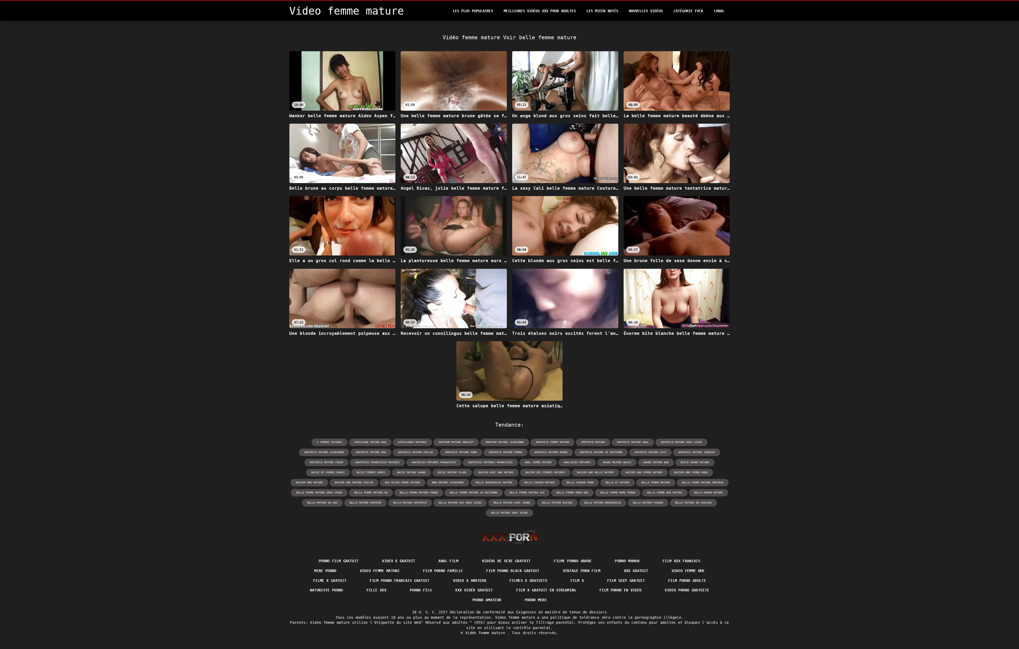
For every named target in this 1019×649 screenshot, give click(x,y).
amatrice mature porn (461, 452)
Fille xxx (376, 590)
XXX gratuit (636, 571)
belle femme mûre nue (572, 492)
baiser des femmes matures (545, 472)
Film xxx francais (681, 561)
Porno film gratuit (339, 561)
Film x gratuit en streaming (546, 590)
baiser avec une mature (495, 472)
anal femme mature (538, 462)
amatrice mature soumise (696, 452)
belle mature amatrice (410, 502)
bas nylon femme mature (402, 482)
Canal (719, 11)
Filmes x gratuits (528, 580)
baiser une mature (309, 482)
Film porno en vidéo (620, 590)
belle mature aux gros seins (460, 502)
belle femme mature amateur (702, 482)
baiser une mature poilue (354, 482)
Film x (577, 580)
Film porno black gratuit (512, 571)
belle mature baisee (557, 502)
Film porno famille (443, 571)
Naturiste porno (326, 590)
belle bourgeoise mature (494, 482)
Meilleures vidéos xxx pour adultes (540, 11)
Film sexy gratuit (626, 580)
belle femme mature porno (419, 492)
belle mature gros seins (509, 512)
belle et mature (617, 482)
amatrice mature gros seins (681, 442)
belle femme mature (655, 482)
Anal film (448, 561)
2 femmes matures (329, 442)
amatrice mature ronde (551, 452)
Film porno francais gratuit (399, 580)
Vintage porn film (582, 571)
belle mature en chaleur (693, 502)
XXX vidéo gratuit (474, 590)
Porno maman (627, 561)
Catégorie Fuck (688, 11)
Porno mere (536, 600)
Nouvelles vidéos (646, 11)
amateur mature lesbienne (505, 442)
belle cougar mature (539, 482)
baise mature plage (452, 472)
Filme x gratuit (329, 580)
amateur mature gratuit (456, 442)
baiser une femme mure (691, 472)
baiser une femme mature (644, 472)
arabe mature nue (656, 462)
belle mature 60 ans (322, 502)
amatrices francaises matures (377, 462)
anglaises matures (577, 462)
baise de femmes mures (328, 472)
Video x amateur (469, 580)
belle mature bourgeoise (602, 502)
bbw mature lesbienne (448, 482)
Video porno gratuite (687, 590)
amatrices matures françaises (434, 462)
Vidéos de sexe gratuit (506, 561)
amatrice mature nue (371, 452)
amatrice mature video (326, 462)
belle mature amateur (365, 502)
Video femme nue (688, 571)
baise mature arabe (411, 472)
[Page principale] (510, 537)
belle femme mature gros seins (319, 492)
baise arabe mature (695, 462)
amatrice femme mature (552, 442)
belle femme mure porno (617, 492)
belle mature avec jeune (512, 502)
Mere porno (325, 571)
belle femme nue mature (664, 492)
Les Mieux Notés (602, 11)
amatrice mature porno (505, 452)
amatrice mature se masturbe (601, 452)
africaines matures (412, 442)
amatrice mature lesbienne (324, 452)
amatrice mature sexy (650, 452)
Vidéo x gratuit (398, 561)
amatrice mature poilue (415, 452)
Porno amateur (486, 600)
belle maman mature (708, 492)
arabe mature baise (617, 462)
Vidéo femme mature (486, 633)
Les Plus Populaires (473, 11)
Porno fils (421, 590)
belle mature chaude (648, 502)
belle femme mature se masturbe (474, 492)
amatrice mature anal (633, 442)
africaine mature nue (370, 442)
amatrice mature (593, 442)
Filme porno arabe (572, 561)
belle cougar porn (580, 482)
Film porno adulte (687, 580)
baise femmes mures (371, 472)
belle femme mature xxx (527, 492)
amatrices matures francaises (490, 462)
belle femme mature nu (371, 492)
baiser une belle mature (595, 472)
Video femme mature (380, 571)
